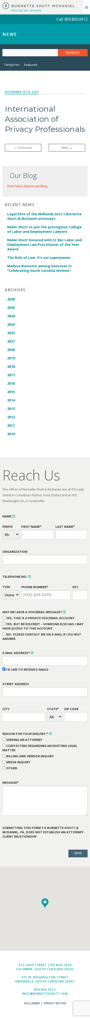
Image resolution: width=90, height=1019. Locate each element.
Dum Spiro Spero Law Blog (27, 186)
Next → (67, 147)
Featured (30, 65)
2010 (11, 434)
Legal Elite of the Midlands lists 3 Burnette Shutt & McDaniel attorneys (44, 216)
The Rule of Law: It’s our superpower (39, 257)
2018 (11, 366)
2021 (11, 341)
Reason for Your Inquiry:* (25, 734)
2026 (11, 299)
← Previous (23, 147)
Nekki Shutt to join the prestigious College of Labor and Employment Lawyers (44, 229)
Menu (86, 7)
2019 (11, 358)
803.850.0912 (45, 989)
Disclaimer (32, 1003)
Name (7, 516)
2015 (11, 391)
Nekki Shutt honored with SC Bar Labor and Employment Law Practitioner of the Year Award (44, 244)
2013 (11, 408)
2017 (11, 375)
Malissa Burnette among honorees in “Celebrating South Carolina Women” (39, 268)
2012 (11, 417)
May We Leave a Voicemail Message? (32, 612)
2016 (11, 383)
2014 (11, 400)
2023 (11, 324)
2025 (11, 307)
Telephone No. (15, 576)
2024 (11, 316)
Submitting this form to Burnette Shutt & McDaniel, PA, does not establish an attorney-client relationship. (43, 832)
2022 (11, 333)
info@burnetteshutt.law (45, 994)
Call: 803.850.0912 (72, 19)
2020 (11, 349)
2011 (11, 425)
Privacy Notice (55, 1003)
